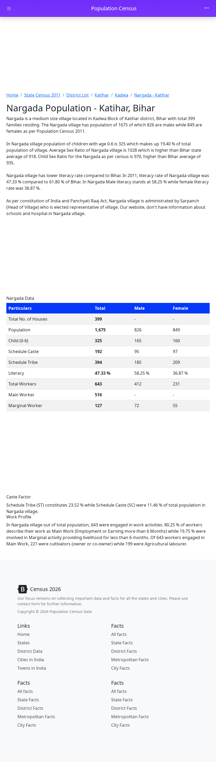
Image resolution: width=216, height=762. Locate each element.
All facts (119, 634)
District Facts (124, 651)
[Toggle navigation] (206, 8)
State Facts (122, 643)
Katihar (102, 95)
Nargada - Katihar (151, 95)
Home (12, 95)
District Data (29, 651)
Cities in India (30, 660)
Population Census (114, 8)
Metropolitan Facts (130, 660)
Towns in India (31, 668)
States (23, 643)
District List (77, 95)
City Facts (120, 668)
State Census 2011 (42, 95)
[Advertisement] (108, 56)
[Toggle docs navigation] (9, 8)
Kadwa (121, 95)
